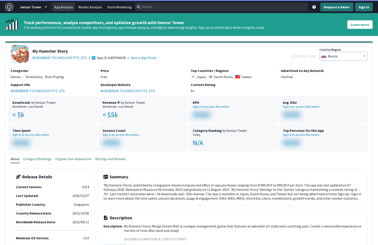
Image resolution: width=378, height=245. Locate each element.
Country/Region (330, 50)
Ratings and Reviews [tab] (110, 159)
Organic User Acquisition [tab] (73, 159)
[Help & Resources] (314, 7)
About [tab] (15, 159)
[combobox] (221, 7)
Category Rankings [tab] (37, 159)
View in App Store (143, 57)
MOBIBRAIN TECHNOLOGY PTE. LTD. (59, 57)
